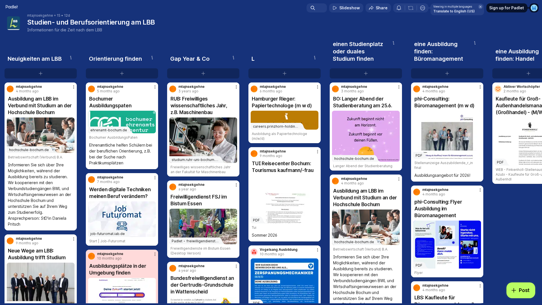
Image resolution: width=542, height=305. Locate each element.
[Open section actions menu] (71, 57)
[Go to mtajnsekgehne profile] (10, 89)
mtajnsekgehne (40, 16)
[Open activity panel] (399, 7)
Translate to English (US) (454, 11)
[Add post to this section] (41, 73)
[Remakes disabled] (410, 7)
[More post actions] (74, 87)
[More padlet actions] (422, 7)
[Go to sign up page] (534, 7)
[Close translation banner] (480, 7)
